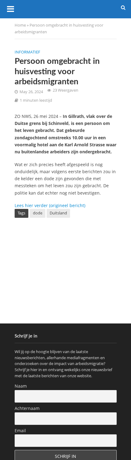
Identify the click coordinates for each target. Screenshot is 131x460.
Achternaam (27, 408)
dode (37, 213)
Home (20, 25)
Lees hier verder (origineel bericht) (50, 205)
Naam (21, 386)
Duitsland (58, 213)
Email (20, 430)
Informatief (27, 52)
